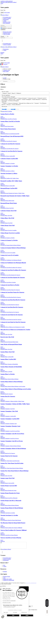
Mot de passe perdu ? (7, 31)
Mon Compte (6, 71)
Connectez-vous (6, 70)
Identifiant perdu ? (7, 33)
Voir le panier (7, 12)
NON (27, 615)
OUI (13, 615)
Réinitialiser (3, 87)
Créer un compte (6, 34)
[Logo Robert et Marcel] (6, 549)
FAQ (4, 565)
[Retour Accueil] (8, 2)
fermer (2, 12)
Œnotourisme (6, 19)
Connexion (3, 29)
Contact (4, 20)
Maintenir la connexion (7, 28)
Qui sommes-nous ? (7, 17)
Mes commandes (6, 23)
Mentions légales (6, 576)
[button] (2, 3)
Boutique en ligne (6, 21)
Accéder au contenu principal (7, 1)
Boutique (2, 52)
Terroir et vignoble (7, 18)
